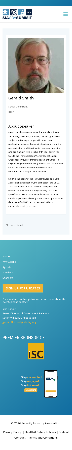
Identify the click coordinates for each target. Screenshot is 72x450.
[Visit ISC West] (36, 351)
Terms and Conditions (43, 437)
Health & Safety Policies (40, 432)
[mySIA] (36, 383)
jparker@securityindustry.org (19, 322)
